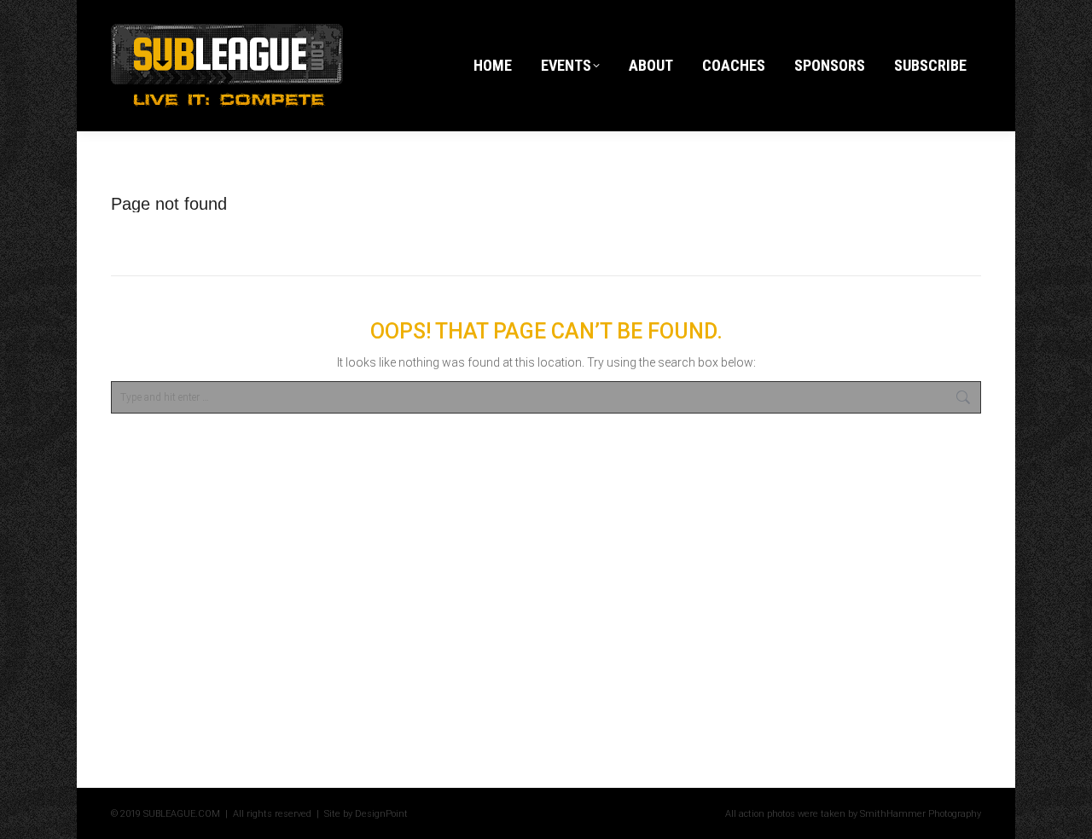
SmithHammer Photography (920, 813)
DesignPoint (381, 813)
